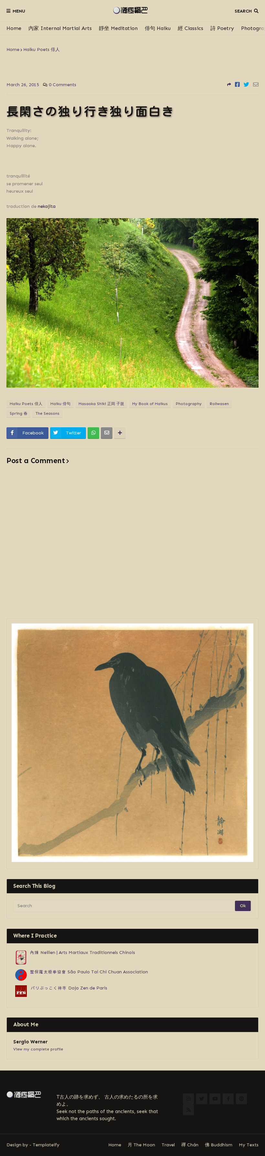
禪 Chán (189, 1145)
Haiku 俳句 (60, 403)
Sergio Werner (30, 1042)
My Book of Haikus (150, 403)
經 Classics (190, 28)
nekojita (47, 206)
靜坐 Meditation (118, 28)
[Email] (256, 84)
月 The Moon (141, 1145)
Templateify (46, 1145)
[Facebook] (237, 84)
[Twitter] (246, 84)
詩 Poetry (222, 28)
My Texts (249, 1145)
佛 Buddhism (218, 1145)
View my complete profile (38, 1049)
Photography (189, 403)
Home (13, 28)
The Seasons (47, 413)
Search (243, 11)
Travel (168, 1145)
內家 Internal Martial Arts (60, 28)
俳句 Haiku (158, 28)
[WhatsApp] (93, 433)
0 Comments (62, 84)
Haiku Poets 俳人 (41, 49)
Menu (19, 11)
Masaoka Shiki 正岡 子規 (101, 403)
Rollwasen (219, 403)
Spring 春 (18, 413)
